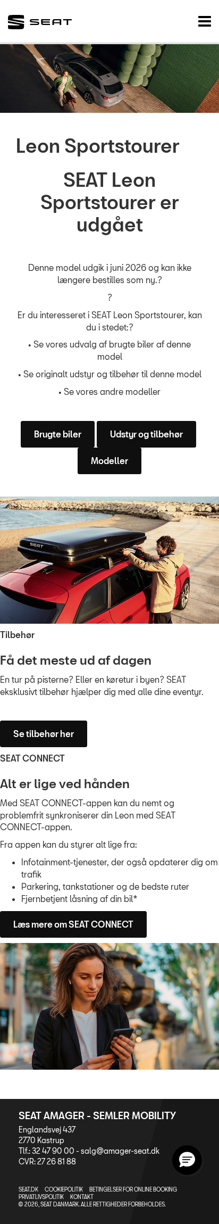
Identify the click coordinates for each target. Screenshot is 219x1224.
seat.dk (28, 1189)
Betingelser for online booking (133, 1189)
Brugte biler (57, 434)
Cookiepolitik (64, 1189)
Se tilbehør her (43, 734)
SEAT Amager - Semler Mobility (97, 1115)
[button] (187, 1160)
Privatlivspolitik (41, 1197)
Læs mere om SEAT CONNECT (73, 924)
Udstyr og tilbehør (146, 434)
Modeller (109, 461)
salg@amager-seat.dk (120, 1150)
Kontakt (82, 1197)
